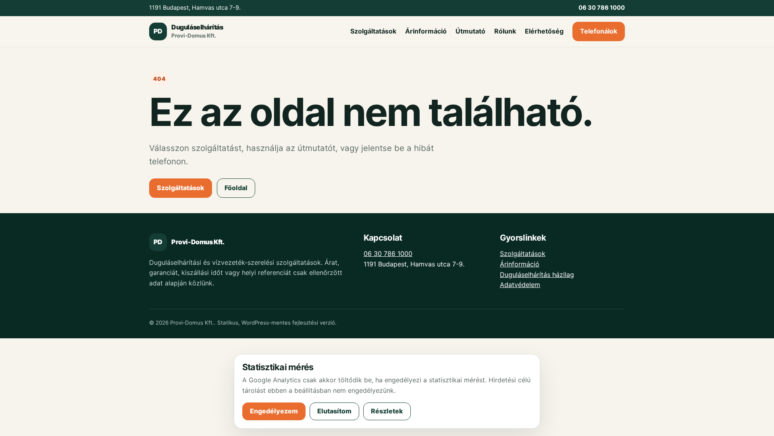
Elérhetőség (544, 31)
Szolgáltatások (373, 31)
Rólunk (505, 31)
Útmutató (470, 31)
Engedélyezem (274, 411)
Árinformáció (426, 31)
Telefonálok (598, 31)
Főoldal (236, 188)
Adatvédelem (520, 285)
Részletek (387, 411)
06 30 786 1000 (388, 253)
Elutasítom (334, 411)
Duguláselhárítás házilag (537, 274)
